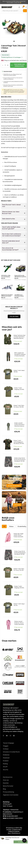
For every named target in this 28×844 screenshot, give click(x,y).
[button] (22, 57)
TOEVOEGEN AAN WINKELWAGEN (19, 65)
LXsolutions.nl (15, 833)
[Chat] (24, 840)
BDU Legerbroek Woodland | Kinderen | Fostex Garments (20, 354)
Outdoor (6, 749)
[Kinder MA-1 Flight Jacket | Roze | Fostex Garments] (8, 537)
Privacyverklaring (8, 792)
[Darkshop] (6, 7)
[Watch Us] (7, 735)
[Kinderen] (14, 482)
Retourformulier (8, 786)
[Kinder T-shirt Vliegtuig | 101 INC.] (8, 391)
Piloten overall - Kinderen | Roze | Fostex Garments (19, 623)
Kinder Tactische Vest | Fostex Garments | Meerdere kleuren (19, 337)
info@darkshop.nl (17, 812)
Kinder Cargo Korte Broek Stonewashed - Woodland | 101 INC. (20, 459)
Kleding (5, 764)
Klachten (6, 783)
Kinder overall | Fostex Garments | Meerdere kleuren (19, 424)
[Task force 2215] (8, 691)
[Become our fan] (3, 735)
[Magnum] (20, 675)
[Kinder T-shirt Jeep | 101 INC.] (8, 374)
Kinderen (6, 761)
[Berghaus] (8, 675)
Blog (4, 789)
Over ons (6, 780)
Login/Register (19, 7)
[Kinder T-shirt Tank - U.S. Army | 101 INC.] (8, 409)
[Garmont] (20, 658)
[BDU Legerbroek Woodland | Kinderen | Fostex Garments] (8, 356)
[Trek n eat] (20, 666)
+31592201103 (14, 810)
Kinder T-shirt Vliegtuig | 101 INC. (19, 388)
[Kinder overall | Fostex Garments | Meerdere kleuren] (8, 426)
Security (5, 769)
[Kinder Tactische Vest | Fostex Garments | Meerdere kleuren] (8, 339)
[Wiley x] (20, 650)
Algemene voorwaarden (10, 795)
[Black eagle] (8, 658)
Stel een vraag (14, 316)
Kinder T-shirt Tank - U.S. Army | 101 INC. (19, 406)
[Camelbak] (8, 683)
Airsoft (5, 766)
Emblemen (6, 755)
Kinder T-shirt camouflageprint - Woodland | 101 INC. (19, 442)
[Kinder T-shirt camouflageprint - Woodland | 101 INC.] (8, 444)
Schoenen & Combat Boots (11, 752)
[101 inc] (20, 691)
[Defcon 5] (8, 666)
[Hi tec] (8, 650)
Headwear (6, 758)
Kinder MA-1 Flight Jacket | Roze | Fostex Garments (18, 535)
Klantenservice (7, 777)
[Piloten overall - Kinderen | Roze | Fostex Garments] (8, 625)
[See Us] (10, 735)
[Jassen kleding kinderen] (14, 502)
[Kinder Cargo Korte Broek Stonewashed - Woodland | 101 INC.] (8, 462)
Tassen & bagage (8, 743)
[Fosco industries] (20, 683)
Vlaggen (5, 746)
